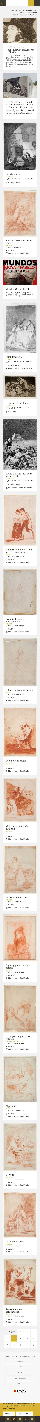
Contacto (20, 1361)
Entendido (9, 1414)
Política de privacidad (20, 1378)
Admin (20, 1384)
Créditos (20, 1367)
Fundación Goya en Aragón (15, 1356)
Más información (24, 1414)
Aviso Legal (20, 1372)
